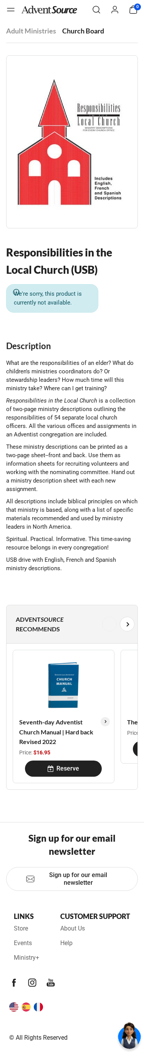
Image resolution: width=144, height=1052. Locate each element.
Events (23, 943)
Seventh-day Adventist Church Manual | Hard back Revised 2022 (56, 731)
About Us (72, 928)
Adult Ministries (31, 31)
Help (66, 943)
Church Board (83, 31)
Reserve (67, 768)
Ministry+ (26, 957)
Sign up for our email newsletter (78, 878)
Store (21, 928)
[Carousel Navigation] (70, 624)
